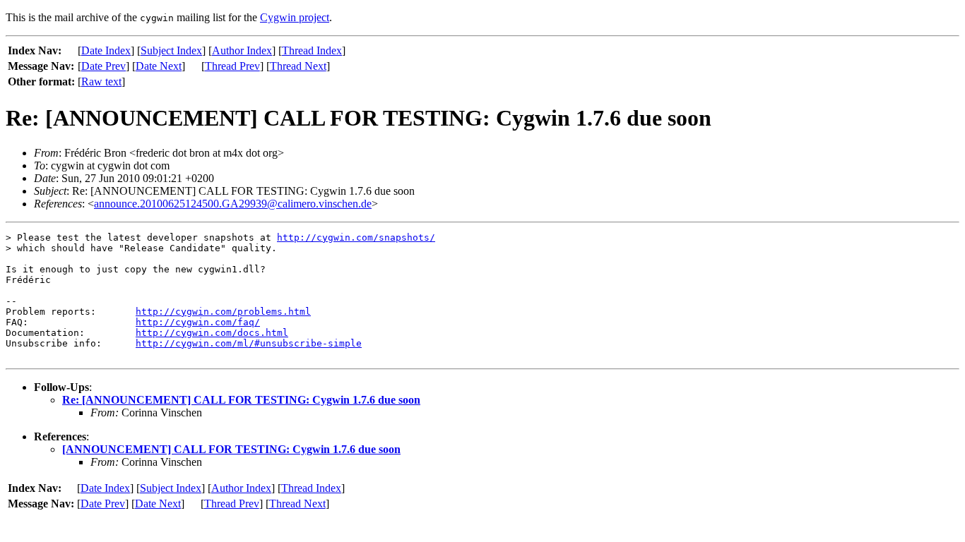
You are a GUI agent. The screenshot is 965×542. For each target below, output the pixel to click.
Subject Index (171, 50)
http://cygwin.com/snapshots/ (356, 237)
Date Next (159, 66)
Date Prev (103, 66)
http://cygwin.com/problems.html (223, 311)
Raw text (101, 82)
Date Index (106, 50)
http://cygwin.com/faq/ (198, 322)
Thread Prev (232, 66)
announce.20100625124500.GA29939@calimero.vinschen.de (233, 204)
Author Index (242, 50)
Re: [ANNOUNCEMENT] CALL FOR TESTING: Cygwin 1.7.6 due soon (241, 400)
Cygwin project (294, 17)
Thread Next (298, 66)
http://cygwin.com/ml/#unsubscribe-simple (249, 343)
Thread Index (312, 50)
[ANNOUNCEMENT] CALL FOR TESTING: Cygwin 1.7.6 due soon (231, 449)
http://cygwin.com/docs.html (212, 332)
